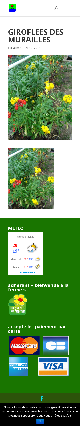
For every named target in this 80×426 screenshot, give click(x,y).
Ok (40, 421)
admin (17, 48)
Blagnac (29, 236)
